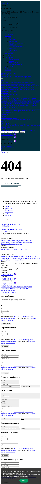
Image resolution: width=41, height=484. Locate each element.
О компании (9, 212)
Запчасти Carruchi (7, 249)
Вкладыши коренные (21, 82)
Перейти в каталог (9, 189)
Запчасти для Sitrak (27, 258)
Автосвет (4, 116)
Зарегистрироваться (10, 419)
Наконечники (27, 100)
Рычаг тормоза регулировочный (26, 105)
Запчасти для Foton (20, 256)
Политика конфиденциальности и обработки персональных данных (16, 289)
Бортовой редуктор (7, 100)
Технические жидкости (16, 46)
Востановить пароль (10, 429)
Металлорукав (24, 84)
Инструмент (19, 125)
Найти (22, 132)
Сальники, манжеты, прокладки (22, 85)
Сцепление (12, 39)
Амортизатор (33, 98)
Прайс (11, 66)
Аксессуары (13, 50)
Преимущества (14, 59)
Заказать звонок (6, 73)
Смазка (30, 119)
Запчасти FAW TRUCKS (21, 249)
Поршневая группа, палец (10, 84)
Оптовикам (9, 55)
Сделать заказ (6, 323)
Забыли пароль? (5, 384)
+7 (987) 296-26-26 (7, 135)
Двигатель (12, 37)
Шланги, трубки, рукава (9, 91)
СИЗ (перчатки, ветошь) (31, 125)
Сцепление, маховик (11, 94)
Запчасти (8, 206)
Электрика (12, 45)
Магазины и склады (15, 64)
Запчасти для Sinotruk (18, 260)
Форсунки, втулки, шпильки (24, 89)
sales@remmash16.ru (7, 285)
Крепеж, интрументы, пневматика (28, 109)
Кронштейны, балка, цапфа (10, 98)
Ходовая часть (13, 41)
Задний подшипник (7, 103)
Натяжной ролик (6, 111)
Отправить (5, 346)
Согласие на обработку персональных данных (16, 287)
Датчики (31, 82)
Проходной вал (33, 102)
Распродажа (9, 34)
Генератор (12, 109)
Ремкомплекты (6, 85)
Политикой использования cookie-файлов (15, 476)
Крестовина (18, 100)
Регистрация (10, 147)
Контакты (8, 70)
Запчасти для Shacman (12, 258)
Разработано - (9, 292)
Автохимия (13, 48)
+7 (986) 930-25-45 (7, 137)
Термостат (15, 87)
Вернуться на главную (11, 183)
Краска (3, 125)
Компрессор (5, 109)
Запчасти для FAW (7, 256)
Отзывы (11, 61)
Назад (23, 419)
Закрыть (23, 480)
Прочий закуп (24, 130)
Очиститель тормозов (20, 119)
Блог (6, 68)
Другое (11, 52)
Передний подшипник (22, 103)
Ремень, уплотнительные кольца (24, 111)
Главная (3, 152)
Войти (14, 73)
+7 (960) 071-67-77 (7, 141)
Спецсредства (5, 127)
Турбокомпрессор (7, 112)
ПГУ (2, 94)
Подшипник (24, 102)
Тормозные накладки (8, 105)
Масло (3, 119)
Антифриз (9, 119)
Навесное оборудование (17, 43)
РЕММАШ (4, 3)
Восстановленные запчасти (10, 130)
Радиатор (32, 84)
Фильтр (3, 82)
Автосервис (9, 54)
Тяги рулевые (24, 98)
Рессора (33, 103)
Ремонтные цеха (14, 62)
